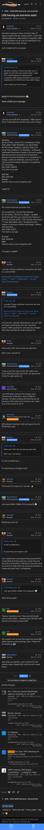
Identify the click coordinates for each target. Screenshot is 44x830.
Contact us (6, 810)
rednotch (11, 696)
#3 (40, 112)
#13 (39, 479)
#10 (39, 387)
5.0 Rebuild (13, 732)
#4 (40, 133)
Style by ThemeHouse (21, 822)
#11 (39, 416)
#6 (40, 262)
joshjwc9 (7, 18)
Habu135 (13, 782)
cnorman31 (12, 715)
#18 (39, 609)
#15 (39, 515)
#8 (40, 341)
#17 (39, 579)
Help (40, 810)
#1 (40, 26)
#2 (40, 59)
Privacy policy (31, 810)
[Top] (3, 813)
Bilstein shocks (14, 713)
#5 (40, 200)
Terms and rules (18, 810)
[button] (33, 826)
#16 (39, 533)
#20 (39, 655)
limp (11, 723)
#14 (39, 497)
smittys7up (12, 735)
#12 (39, 437)
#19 (39, 632)
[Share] (37, 26)
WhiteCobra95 (13, 775)
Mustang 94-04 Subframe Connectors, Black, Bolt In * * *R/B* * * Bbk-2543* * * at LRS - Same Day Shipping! (20, 279)
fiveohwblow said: (10, 587)
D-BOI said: (8, 301)
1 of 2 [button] (15, 676)
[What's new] (32, 4)
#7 (40, 292)
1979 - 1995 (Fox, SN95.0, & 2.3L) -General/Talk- (29, 706)
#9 (40, 364)
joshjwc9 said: (9, 67)
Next (23, 676)
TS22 (10, 756)
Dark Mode (8, 806)
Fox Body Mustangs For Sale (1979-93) (27, 756)
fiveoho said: (8, 541)
